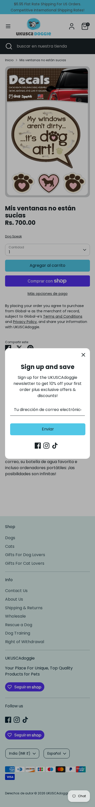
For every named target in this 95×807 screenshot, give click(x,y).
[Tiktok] (55, 446)
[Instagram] (46, 446)
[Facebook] (38, 446)
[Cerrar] (83, 354)
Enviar (48, 429)
